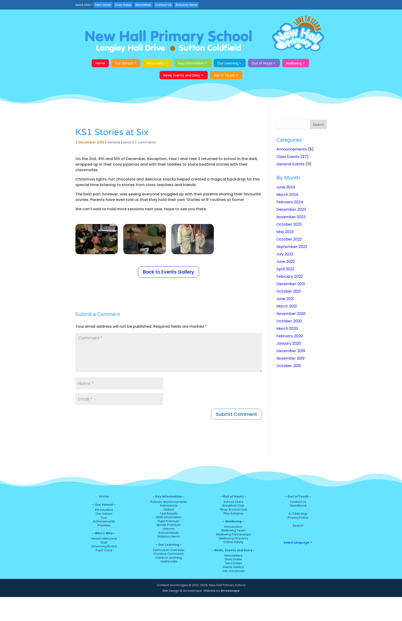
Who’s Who (155, 63)
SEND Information (168, 517)
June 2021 (285, 298)
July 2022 (284, 254)
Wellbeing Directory (233, 538)
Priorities (104, 525)
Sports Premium (169, 525)
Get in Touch (224, 75)
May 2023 (285, 231)
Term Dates (103, 5)
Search (298, 526)
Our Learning (228, 63)
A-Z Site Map (298, 514)
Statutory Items (186, 5)
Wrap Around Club (233, 509)
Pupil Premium (168, 521)
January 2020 (288, 343)
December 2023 (291, 209)
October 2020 (289, 321)
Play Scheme (233, 513)
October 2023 (289, 224)
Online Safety (233, 542)
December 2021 (290, 284)
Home (100, 63)
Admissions (168, 505)
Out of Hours (262, 63)
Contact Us (163, 5)
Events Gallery (233, 567)
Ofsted (169, 509)
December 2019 (290, 351)
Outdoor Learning (168, 558)
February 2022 (289, 276)
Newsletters (143, 5)
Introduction (104, 510)
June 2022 (285, 261)
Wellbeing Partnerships (233, 534)
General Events (119, 142)
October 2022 (289, 239)
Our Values (104, 514)
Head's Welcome (104, 539)
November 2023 (290, 217)
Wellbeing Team (233, 530)
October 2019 (288, 365)
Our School (124, 63)
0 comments (145, 142)
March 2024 (287, 194)
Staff (103, 542)
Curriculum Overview (168, 550)
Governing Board (104, 546)
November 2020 (291, 313)
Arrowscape (230, 591)
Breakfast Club (233, 505)
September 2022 (291, 246)
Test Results (169, 513)
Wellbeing (294, 63)
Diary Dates (123, 5)
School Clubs (233, 502)
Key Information (191, 63)
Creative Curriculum (169, 554)
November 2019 (290, 358)
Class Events (287, 156)
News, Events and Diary (181, 75)
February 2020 (289, 336)
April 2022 (285, 269)
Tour (103, 518)
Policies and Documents (168, 502)
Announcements (291, 149)
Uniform (168, 529)
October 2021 (288, 291)
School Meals (168, 533)
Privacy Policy (298, 518)
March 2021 (286, 306)
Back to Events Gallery (168, 272)
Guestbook (298, 505)
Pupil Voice (104, 550)
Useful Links (168, 561)
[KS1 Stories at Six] (96, 254)
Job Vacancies (233, 571)
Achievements (104, 521)
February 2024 (289, 202)
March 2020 (287, 328)
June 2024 (285, 187)
